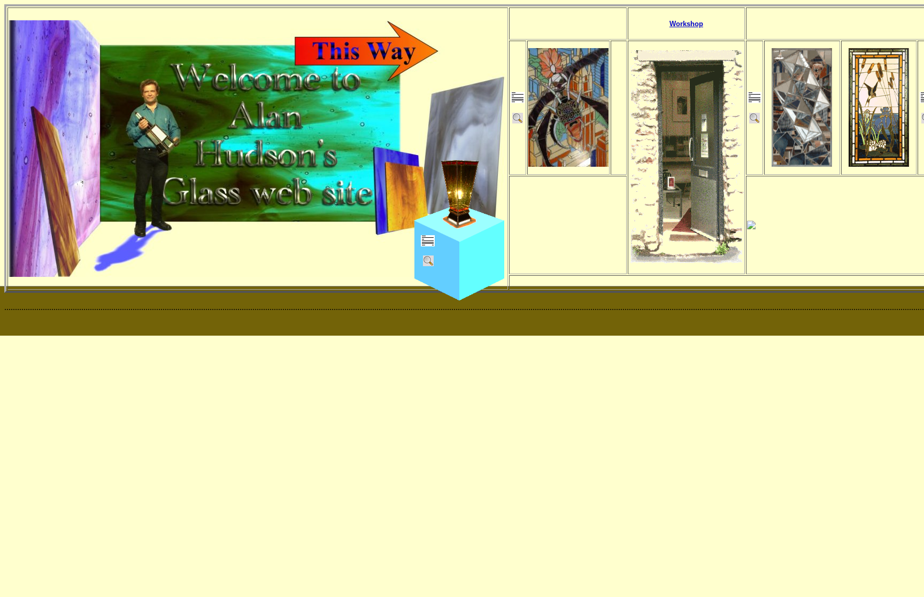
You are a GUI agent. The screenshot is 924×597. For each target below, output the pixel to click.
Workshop (686, 24)
